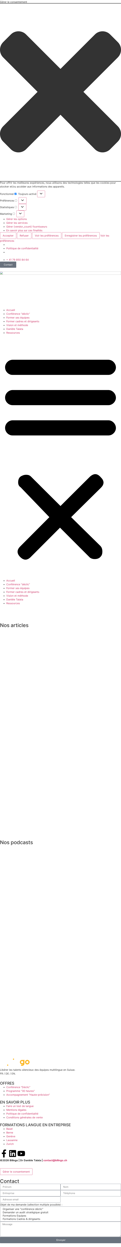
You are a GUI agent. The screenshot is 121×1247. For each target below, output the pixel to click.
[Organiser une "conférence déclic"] (60, 1209)
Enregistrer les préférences (81, 235)
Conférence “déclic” (18, 313)
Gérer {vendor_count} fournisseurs (26, 226)
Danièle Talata (14, 328)
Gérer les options (16, 219)
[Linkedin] (13, 1153)
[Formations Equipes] (60, 1215)
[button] (60, 92)
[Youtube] (21, 1153)
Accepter (8, 235)
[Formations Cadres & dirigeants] (60, 1219)
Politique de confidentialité (22, 248)
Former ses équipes (17, 317)
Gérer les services (17, 222)
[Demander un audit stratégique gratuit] (60, 1212)
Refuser (24, 235)
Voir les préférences (47, 235)
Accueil (10, 310)
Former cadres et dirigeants (22, 321)
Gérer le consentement (16, 1171)
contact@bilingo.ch (55, 1160)
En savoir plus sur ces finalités (24, 230)
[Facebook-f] (4, 1153)
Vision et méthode (17, 325)
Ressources (13, 332)
